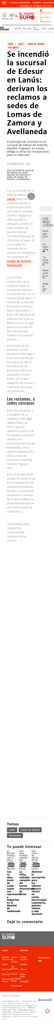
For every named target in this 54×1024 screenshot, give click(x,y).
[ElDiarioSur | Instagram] (42, 941)
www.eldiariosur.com (11, 1001)
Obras (43, 28)
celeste (23, 969)
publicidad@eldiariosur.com (14, 1008)
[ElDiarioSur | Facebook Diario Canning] (42, 936)
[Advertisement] (27, 571)
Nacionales (7, 969)
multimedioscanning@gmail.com (24, 1005)
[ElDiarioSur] (8, 938)
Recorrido (27, 28)
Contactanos (44, 957)
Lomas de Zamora (19, 261)
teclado (23, 964)
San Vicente (14, 967)
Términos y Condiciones (11, 996)
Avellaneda (14, 265)
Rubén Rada (23, 975)
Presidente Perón (16, 979)
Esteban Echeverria (20, 3)
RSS (40, 961)
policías (17, 28)
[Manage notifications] (47, 1011)
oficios (36, 865)
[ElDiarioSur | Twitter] (48, 936)
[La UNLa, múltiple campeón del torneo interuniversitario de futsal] (23, 868)
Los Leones (36, 28)
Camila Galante (23, 958)
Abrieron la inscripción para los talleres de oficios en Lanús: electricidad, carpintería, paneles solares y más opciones (39, 892)
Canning (36, 3)
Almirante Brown (6, 980)
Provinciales (16, 986)
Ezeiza (14, 973)
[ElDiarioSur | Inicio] (51, 951)
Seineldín (24, 981)
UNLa (23, 865)
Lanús (11, 199)
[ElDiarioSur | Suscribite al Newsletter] (46, 21)
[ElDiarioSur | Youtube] (48, 941)
